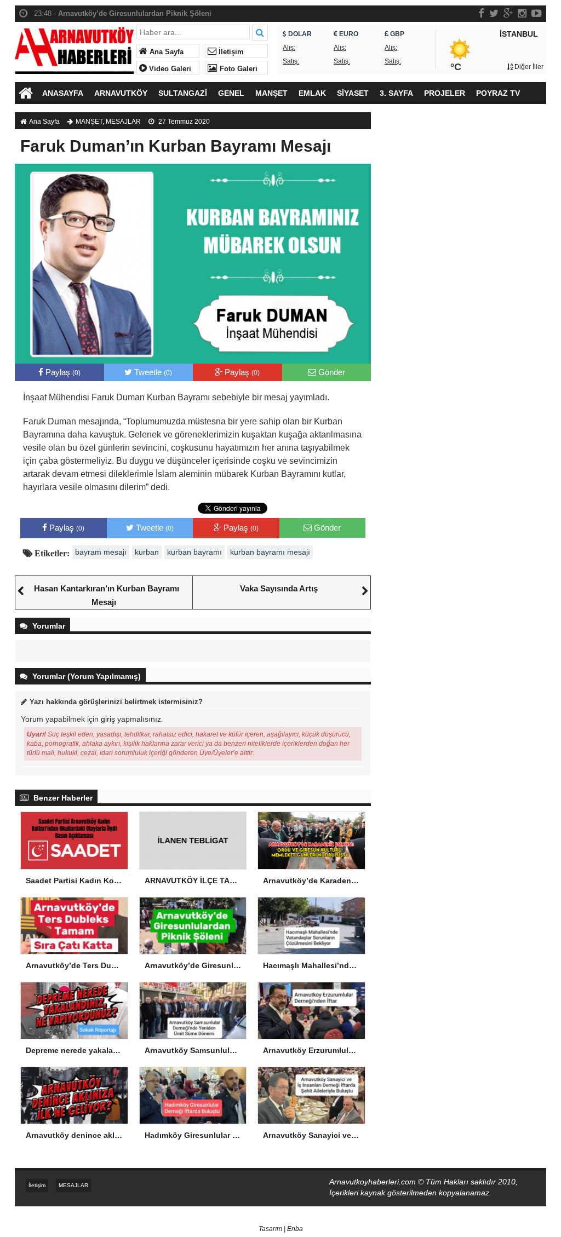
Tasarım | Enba (281, 1229)
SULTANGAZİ (182, 93)
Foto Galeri (237, 69)
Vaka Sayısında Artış (279, 588)
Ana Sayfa (165, 52)
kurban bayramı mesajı (270, 552)
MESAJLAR (123, 121)
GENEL (231, 93)
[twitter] (494, 13)
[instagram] (522, 13)
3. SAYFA (396, 93)
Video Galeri (169, 69)
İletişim (230, 52)
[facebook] (481, 13)
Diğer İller (528, 67)
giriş (108, 719)
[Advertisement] (464, 202)
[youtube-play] (536, 13)
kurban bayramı (194, 552)
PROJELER (444, 93)
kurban (147, 552)
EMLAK (312, 93)
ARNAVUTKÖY (120, 93)
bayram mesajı (101, 552)
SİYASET (353, 93)
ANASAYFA (62, 93)
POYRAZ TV (498, 93)
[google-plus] (508, 13)
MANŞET (271, 93)
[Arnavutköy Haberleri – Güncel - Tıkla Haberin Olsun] (74, 47)
